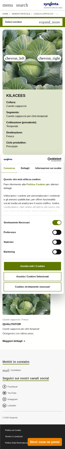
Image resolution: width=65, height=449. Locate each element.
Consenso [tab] (9, 168)
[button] (14, 341)
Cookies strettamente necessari (32, 286)
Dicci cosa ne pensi (45, 442)
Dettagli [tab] (25, 168)
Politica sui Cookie (13, 430)
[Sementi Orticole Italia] (53, 3)
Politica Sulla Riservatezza (16, 443)
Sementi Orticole (21, 14)
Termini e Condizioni (14, 436)
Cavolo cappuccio (43, 14)
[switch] (56, 232)
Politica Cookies (35, 184)
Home (5, 14)
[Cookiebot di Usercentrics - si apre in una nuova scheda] (47, 159)
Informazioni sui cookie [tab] (48, 168)
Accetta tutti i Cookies (32, 266)
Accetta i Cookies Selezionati (32, 276)
